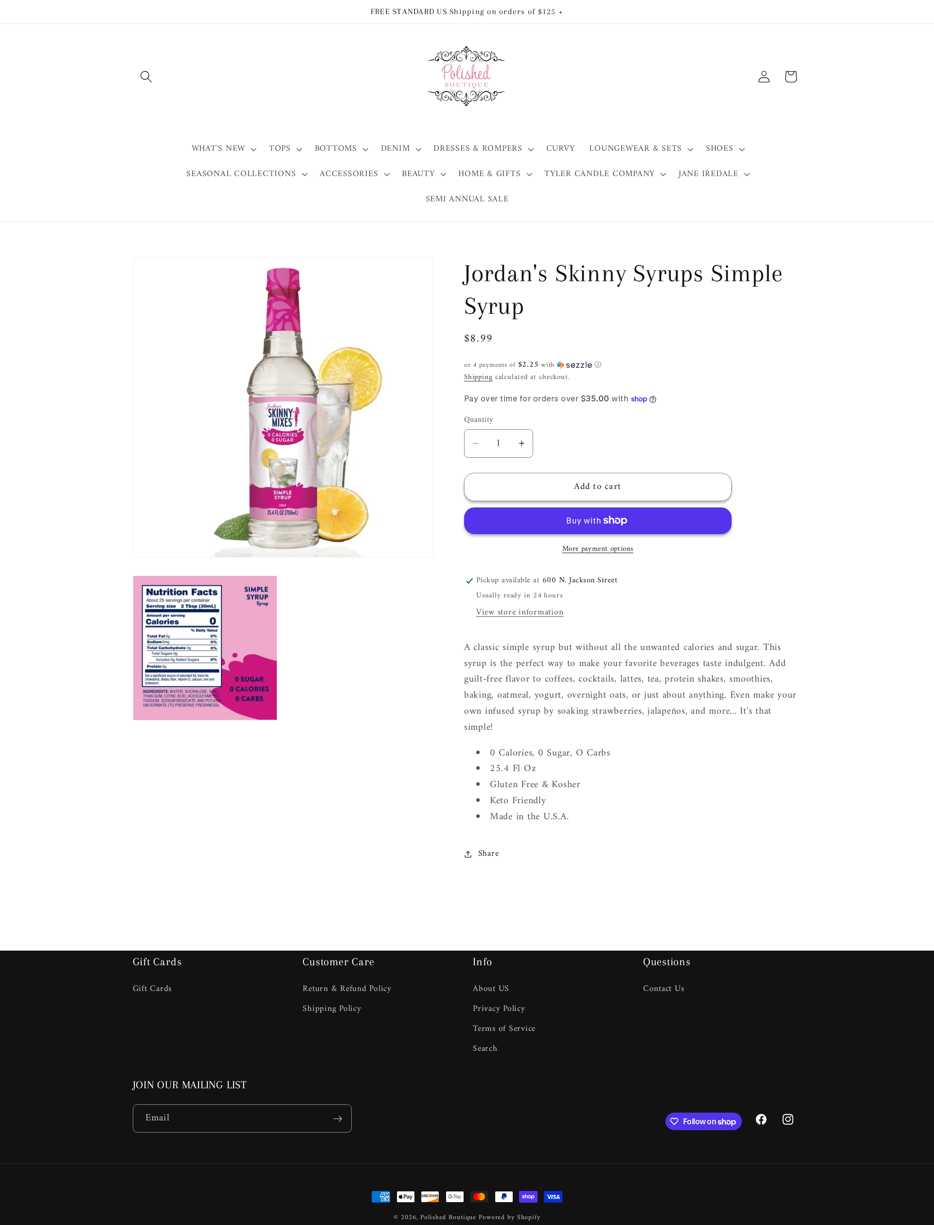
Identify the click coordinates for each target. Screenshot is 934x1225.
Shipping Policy (332, 1008)
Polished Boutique (448, 1218)
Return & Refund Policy (347, 989)
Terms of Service (504, 1028)
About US (491, 989)
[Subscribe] (337, 1118)
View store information (520, 612)
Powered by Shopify (509, 1218)
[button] (146, 76)
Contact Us (663, 989)
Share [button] (488, 853)
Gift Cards (152, 989)
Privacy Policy (499, 1008)
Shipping (478, 377)
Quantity (478, 420)
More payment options (598, 549)
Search (485, 1048)
